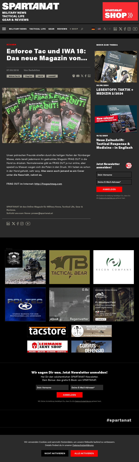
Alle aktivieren (84, 453)
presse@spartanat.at (42, 213)
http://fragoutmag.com (48, 183)
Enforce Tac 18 (14, 76)
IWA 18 (40, 76)
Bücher (11, 44)
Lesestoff (52, 76)
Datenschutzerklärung (83, 445)
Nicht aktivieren (55, 453)
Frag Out (28, 76)
